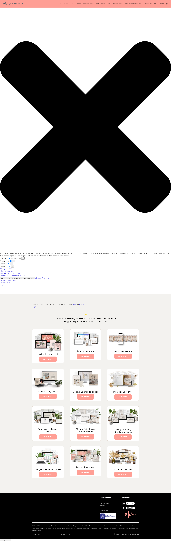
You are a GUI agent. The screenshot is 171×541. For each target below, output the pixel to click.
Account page (150, 3)
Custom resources (115, 3)
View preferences (17, 278)
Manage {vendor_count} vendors (12, 273)
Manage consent (5, 540)
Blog (73, 3)
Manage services (6, 271)
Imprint (3, 285)
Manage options (6, 269)
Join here (85, 356)
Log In (161, 3)
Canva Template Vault (134, 3)
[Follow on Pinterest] (123, 508)
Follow (130, 503)
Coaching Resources (85, 3)
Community (100, 3)
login (75, 304)
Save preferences (29, 278)
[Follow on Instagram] (123, 503)
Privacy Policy (5, 283)
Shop (66, 3)
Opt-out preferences (8, 280)
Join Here (47, 359)
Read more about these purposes (12, 276)
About (59, 3)
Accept (3, 278)
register (82, 304)
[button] (85, 127)
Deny (8, 278)
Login (34, 306)
